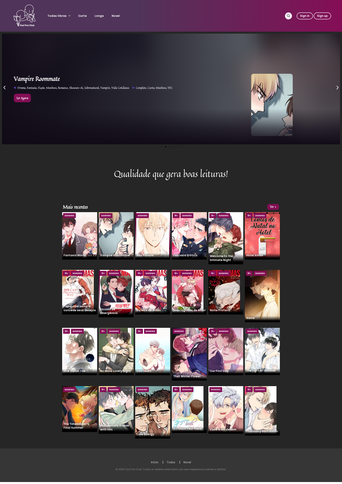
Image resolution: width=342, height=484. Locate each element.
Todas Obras (57, 16)
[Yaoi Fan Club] (25, 16)
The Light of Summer (261, 370)
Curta (82, 16)
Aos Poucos (145, 255)
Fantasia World (75, 255)
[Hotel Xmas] (262, 236)
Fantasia (32, 88)
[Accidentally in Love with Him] (116, 410)
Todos (171, 462)
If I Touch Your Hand (187, 429)
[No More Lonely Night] (116, 351)
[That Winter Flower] (189, 354)
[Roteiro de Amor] (151, 292)
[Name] (262, 296)
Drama (22, 88)
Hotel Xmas (254, 255)
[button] (4, 87)
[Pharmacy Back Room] (260, 411)
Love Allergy (145, 434)
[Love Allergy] (152, 412)
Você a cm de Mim (223, 429)
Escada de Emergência (109, 311)
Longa (99, 16)
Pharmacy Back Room (262, 431)
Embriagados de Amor (189, 310)
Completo (141, 88)
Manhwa (51, 88)
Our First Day (219, 371)
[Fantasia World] (79, 236)
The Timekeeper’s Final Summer (76, 426)
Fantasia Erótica (185, 255)
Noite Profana (220, 310)
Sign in (305, 16)
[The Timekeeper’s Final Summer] (79, 409)
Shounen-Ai (76, 88)
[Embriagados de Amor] (187, 292)
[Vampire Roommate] (116, 236)
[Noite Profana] (224, 292)
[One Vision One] (79, 351)
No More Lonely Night (115, 371)
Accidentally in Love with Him (114, 427)
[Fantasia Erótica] (189, 236)
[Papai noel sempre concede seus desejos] (78, 292)
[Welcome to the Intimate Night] (225, 238)
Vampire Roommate (115, 255)
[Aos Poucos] (152, 236)
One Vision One (75, 371)
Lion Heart (144, 371)
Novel (116, 16)
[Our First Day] (225, 351)
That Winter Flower (187, 376)
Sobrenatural (92, 88)
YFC (170, 88)
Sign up (322, 16)
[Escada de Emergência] (116, 293)
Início (154, 462)
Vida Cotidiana (120, 88)
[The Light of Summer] (262, 351)
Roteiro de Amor (148, 310)
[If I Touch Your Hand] (187, 409)
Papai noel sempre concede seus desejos (80, 308)
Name (250, 318)
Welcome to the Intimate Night (221, 258)
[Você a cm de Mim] (225, 410)
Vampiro (105, 88)
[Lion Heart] (152, 351)
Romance (63, 88)
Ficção (41, 88)
